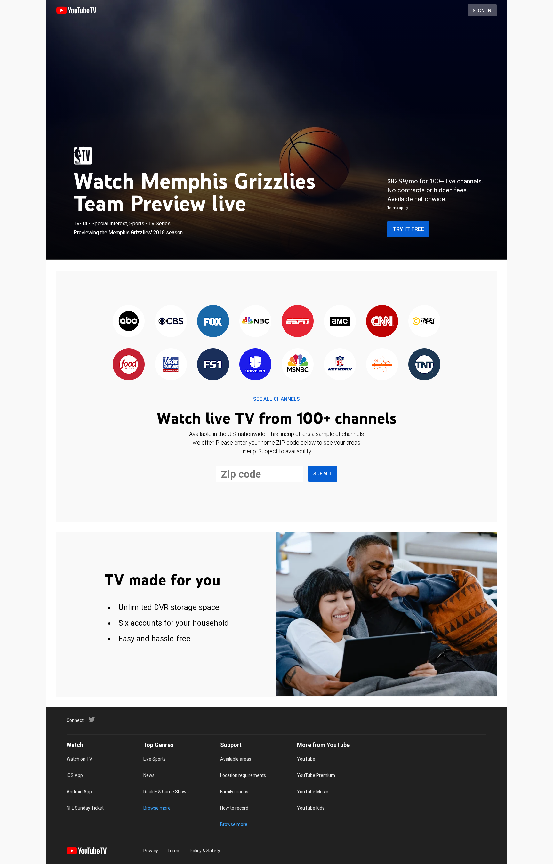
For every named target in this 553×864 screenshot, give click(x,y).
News (149, 775)
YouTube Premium (316, 775)
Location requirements (243, 775)
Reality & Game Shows (166, 791)
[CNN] (382, 321)
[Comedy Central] (424, 321)
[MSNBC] (297, 364)
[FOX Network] (213, 321)
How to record (234, 808)
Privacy (150, 850)
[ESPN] (297, 321)
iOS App (75, 775)
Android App (79, 791)
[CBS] (171, 321)
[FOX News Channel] (171, 364)
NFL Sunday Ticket (85, 808)
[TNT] (424, 364)
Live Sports (154, 759)
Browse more (157, 808)
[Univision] (255, 364)
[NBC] (255, 321)
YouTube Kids (311, 808)
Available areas (235, 759)
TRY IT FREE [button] (408, 229)
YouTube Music (312, 791)
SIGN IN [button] (482, 10)
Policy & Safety (205, 850)
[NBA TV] (83, 155)
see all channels (276, 399)
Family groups (234, 791)
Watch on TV (79, 759)
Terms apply (397, 208)
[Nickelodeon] (382, 364)
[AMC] (340, 321)
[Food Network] (129, 364)
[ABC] (129, 321)
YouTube (306, 759)
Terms (173, 850)
